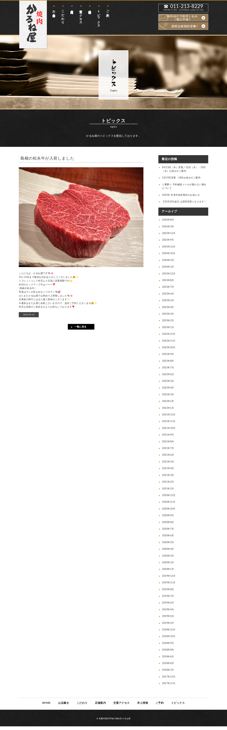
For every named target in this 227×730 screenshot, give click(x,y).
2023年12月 (168, 274)
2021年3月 (168, 475)
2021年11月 (168, 421)
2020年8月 (168, 522)
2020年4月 (168, 549)
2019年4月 (168, 609)
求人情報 (89, 8)
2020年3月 (168, 556)
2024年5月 (168, 260)
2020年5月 (168, 542)
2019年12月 (168, 576)
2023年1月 (168, 327)
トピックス (98, 17)
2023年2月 (168, 320)
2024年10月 (168, 253)
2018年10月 (168, 636)
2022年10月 (168, 347)
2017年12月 (168, 677)
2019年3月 (168, 616)
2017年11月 (168, 683)
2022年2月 (168, 401)
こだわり (62, 15)
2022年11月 (168, 341)
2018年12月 (168, 630)
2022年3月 (168, 394)
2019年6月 (168, 603)
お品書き (54, 12)
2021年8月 (168, 441)
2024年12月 (168, 247)
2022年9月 (168, 354)
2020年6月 (168, 535)
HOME (46, 702)
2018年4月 (168, 663)
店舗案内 (71, 8)
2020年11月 (168, 502)
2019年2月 (168, 623)
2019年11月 (168, 583)
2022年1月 (168, 408)
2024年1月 (168, 267)
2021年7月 (168, 448)
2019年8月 (168, 589)
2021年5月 (168, 462)
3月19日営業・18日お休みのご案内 (181, 178)
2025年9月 (168, 240)
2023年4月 (168, 307)
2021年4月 (168, 468)
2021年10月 (168, 428)
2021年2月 (168, 482)
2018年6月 (168, 657)
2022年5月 (168, 381)
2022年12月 (168, 334)
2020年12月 (168, 495)
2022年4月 (168, 388)
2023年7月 (168, 287)
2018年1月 (168, 670)
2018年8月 (168, 650)
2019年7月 (168, 596)
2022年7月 (168, 367)
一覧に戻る (80, 327)
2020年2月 (168, 562)
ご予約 (107, 10)
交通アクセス (80, 15)
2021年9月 (168, 435)
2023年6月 (168, 294)
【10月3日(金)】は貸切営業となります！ (184, 202)
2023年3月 (168, 314)
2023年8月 (168, 280)
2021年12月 (168, 415)
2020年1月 (168, 569)
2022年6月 (168, 374)
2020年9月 (168, 515)
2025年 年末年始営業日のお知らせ (181, 195)
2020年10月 (168, 509)
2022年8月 (168, 361)
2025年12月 (168, 233)
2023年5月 (168, 300)
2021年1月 (168, 489)
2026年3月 (168, 226)
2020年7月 (168, 529)
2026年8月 (168, 220)
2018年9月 (168, 643)
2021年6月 (168, 455)
